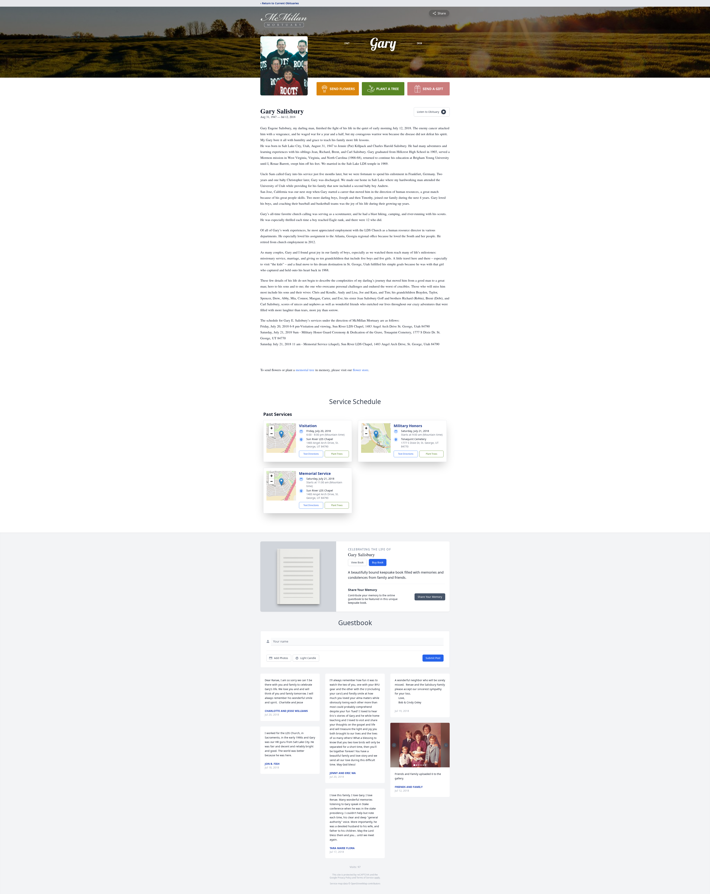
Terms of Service (365, 877)
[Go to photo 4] (421, 765)
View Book (357, 562)
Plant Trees (337, 453)
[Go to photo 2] (416, 765)
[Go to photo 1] (414, 765)
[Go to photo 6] (425, 765)
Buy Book (377, 562)
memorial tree (305, 370)
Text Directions (311, 453)
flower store (360, 370)
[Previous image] (394, 745)
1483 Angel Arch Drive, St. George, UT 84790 (322, 444)
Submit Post (433, 658)
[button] (281, 434)
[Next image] (446, 745)
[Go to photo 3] (419, 765)
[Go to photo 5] (423, 765)
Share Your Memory (430, 597)
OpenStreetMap (359, 883)
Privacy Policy (344, 877)
